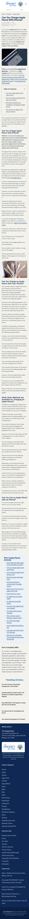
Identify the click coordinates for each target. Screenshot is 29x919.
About (4, 838)
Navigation (5, 864)
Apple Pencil (16, 14)
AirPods (4, 781)
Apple (4, 772)
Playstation (5, 801)
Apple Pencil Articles (12, 558)
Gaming (4, 818)
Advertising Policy (8, 855)
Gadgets (9, 14)
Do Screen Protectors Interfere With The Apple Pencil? (13, 77)
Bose (3, 789)
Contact (4, 844)
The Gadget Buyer (7, 911)
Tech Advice (6, 798)
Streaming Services (8, 820)
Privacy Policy (6, 850)
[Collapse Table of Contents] (24, 89)
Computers (5, 803)
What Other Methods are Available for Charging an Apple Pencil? (15, 105)
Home (3, 14)
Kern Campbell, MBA (8, 22)
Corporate (5, 861)
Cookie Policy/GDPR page (10, 852)
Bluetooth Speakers (8, 812)
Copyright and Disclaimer (10, 858)
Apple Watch (6, 784)
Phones (4, 806)
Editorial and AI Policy (9, 835)
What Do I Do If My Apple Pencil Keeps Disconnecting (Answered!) (15, 637)
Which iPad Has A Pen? (13, 594)
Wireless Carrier (7, 823)
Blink (3, 792)
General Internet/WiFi (9, 826)
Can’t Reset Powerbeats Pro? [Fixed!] (13, 719)
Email (3, 815)
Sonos (4, 769)
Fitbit (3, 795)
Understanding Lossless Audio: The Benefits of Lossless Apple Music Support (13, 694)
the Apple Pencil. (16, 178)
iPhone (4, 775)
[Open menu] (25, 4)
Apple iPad (5, 778)
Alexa (4, 786)
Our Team (5, 841)
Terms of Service (7, 847)
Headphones (6, 809)
